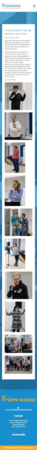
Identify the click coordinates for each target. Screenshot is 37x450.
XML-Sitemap (27, 448)
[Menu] (34, 6)
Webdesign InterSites (12, 448)
